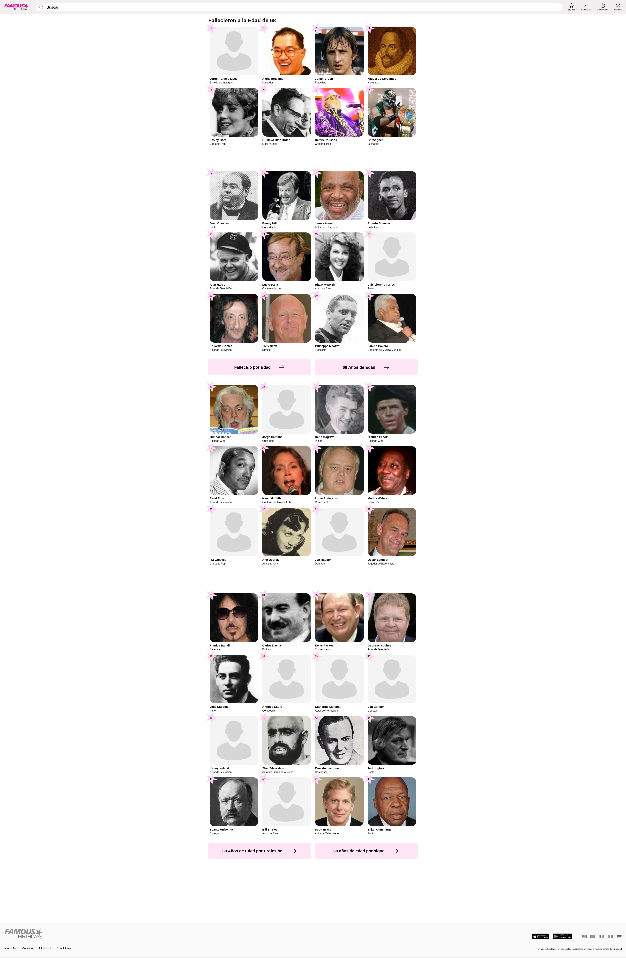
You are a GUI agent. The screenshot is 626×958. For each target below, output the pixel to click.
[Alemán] (619, 936)
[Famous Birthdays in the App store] (540, 936)
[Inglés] (584, 936)
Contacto (27, 948)
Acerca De (10, 948)
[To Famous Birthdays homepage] (16, 6)
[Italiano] (610, 936)
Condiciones (64, 948)
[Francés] (601, 936)
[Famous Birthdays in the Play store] (562, 936)
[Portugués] (592, 936)
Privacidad (45, 948)
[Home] (157, 933)
